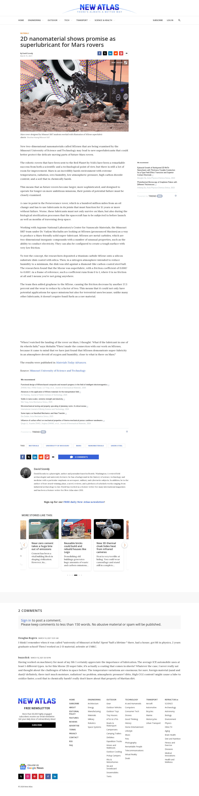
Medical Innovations (170, 754)
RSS (71, 741)
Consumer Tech (132, 711)
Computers (130, 707)
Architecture (93, 703)
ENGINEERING (34, 20)
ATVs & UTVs (112, 719)
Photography (130, 742)
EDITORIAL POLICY (74, 712)
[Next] (124, 545)
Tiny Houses (112, 715)
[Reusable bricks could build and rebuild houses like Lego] (74, 529)
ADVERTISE (74, 725)
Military (91, 719)
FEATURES (74, 718)
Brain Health (170, 735)
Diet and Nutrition (173, 738)
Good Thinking (131, 719)
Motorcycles (151, 719)
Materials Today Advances (71, 362)
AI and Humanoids (133, 703)
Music (127, 735)
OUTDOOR (52, 20)
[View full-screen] (125, 62)
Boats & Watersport (111, 724)
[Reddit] (116, 53)
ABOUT (72, 707)
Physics (168, 723)
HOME (21, 20)
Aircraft (149, 703)
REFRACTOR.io (171, 699)
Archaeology (170, 707)
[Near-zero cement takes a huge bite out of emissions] (42, 529)
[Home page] (99, 8)
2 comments (81, 457)
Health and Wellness (169, 760)
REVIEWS (73, 721)
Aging (167, 731)
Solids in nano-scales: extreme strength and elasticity (42, 399)
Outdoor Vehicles (114, 707)
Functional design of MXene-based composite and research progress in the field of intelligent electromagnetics (64, 385)
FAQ (71, 745)
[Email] (127, 53)
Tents (109, 776)
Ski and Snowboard (112, 767)
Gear (109, 703)
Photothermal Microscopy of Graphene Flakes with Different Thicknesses (157, 183)
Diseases (169, 749)
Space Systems (94, 727)
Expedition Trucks (114, 741)
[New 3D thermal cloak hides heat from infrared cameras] (107, 529)
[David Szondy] (25, 472)
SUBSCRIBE (158, 20)
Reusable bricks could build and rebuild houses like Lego (73, 548)
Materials (24, 33)
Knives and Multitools (111, 746)
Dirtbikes (110, 737)
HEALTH (168, 727)
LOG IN (170, 20)
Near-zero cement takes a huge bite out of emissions (41, 546)
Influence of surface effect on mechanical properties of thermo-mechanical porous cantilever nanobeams (62, 420)
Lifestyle (128, 731)
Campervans (112, 729)
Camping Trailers (114, 733)
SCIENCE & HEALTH (103, 20)
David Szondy (42, 469)
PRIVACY (73, 733)
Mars (78, 446)
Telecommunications (134, 750)
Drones (128, 715)
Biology (168, 715)
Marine (149, 715)
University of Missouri (57, 446)
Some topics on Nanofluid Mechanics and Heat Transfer (43, 413)
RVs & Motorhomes (112, 760)
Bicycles (149, 711)
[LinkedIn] (110, 53)
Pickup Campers (114, 755)
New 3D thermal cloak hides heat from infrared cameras (104, 548)
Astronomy (170, 711)
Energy (91, 707)
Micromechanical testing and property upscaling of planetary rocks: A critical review (53, 406)
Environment (170, 719)
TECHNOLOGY (131, 699)
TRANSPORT (82, 20)
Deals (127, 758)
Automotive (151, 707)
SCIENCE (169, 703)
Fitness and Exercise (170, 743)
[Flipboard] (121, 53)
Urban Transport (153, 723)
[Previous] (24, 545)
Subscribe (37, 725)
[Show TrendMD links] (127, 431)
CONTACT (74, 737)
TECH (66, 20)
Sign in (26, 620)
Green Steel (116, 446)
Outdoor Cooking (114, 751)
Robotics (92, 723)
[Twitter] (105, 53)
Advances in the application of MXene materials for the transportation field (50, 392)
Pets (127, 738)
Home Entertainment (134, 727)
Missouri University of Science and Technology (58, 370)
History (128, 723)
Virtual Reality (131, 754)
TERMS (72, 729)
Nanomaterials (96, 446)
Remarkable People (133, 746)
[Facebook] (99, 53)
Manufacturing (94, 711)
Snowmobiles (112, 772)
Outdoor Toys (113, 711)
